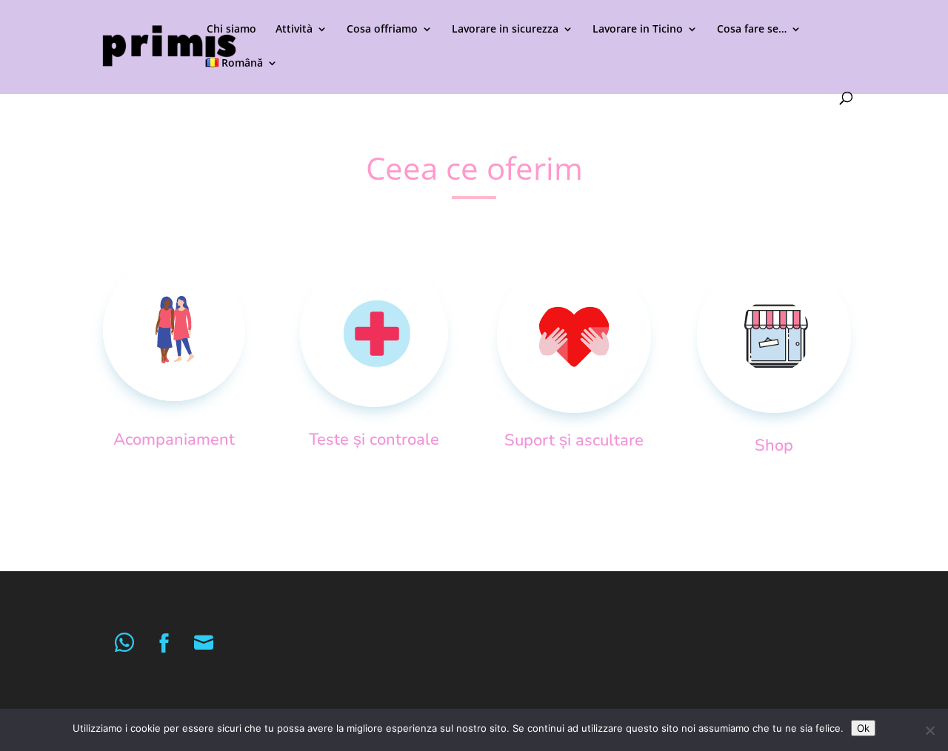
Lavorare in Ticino (637, 30)
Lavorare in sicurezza (505, 30)
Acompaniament (174, 439)
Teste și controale (374, 439)
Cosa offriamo (382, 30)
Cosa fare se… (752, 30)
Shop (774, 445)
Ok (863, 728)
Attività (294, 30)
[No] (929, 730)
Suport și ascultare (574, 440)
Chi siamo (231, 30)
